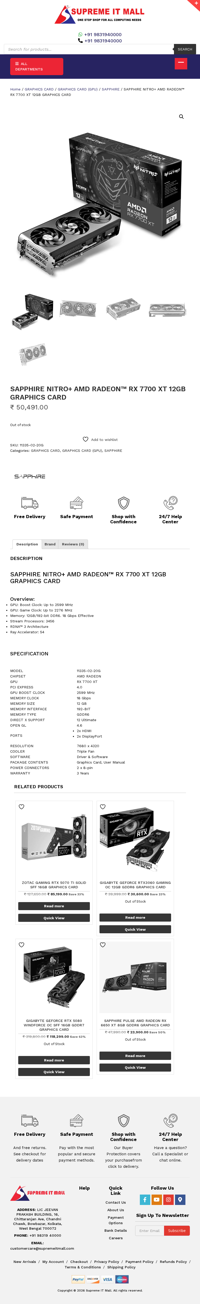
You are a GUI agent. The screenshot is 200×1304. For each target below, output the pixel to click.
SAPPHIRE (111, 89)
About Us (115, 1210)
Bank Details (115, 1230)
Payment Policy (139, 1262)
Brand (50, 544)
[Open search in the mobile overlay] (100, 49)
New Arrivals (25, 1262)
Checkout (79, 1262)
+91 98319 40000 (37, 1235)
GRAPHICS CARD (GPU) (78, 89)
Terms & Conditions (83, 1267)
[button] (181, 116)
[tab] (27, 544)
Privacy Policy (106, 1262)
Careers (116, 1238)
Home (15, 89)
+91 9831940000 (103, 34)
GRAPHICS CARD (39, 89)
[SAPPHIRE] (29, 476)
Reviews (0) (73, 544)
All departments (29, 66)
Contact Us (115, 1202)
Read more (54, 906)
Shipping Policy (121, 1267)
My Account (53, 1262)
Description (27, 544)
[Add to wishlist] (22, 807)
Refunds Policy (173, 1262)
